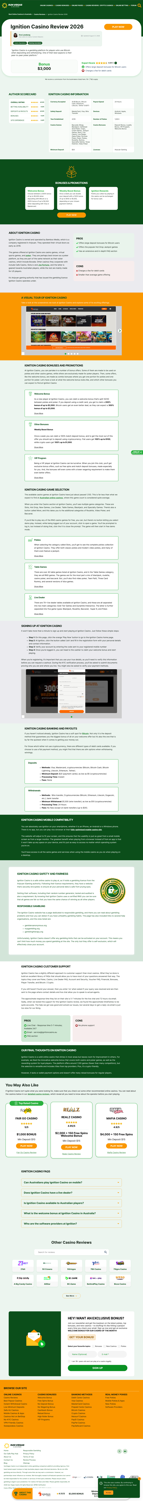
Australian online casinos (51, 498)
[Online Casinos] (54, 5)
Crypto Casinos (106, 5)
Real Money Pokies (116, 1394)
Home (6, 1450)
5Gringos (71, 1269)
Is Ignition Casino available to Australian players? (54, 1203)
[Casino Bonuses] (70, 5)
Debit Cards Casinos (81, 1398)
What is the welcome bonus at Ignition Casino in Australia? (60, 1213)
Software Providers (113, 1407)
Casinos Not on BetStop (14, 1416)
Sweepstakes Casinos (13, 1426)
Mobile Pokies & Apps (115, 1401)
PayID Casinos (78, 1420)
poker (28, 255)
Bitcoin (85, 734)
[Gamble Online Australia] (14, 1446)
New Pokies (110, 1404)
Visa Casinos (77, 1401)
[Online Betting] (129, 5)
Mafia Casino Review (116, 1153)
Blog (5, 1463)
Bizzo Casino (120, 1284)
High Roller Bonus (45, 1416)
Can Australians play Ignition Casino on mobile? (53, 1182)
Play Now (118, 27)
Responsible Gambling (32, 1450)
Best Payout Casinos (13, 1401)
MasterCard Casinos (81, 1404)
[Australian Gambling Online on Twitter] (119, 1452)
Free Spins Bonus (45, 1401)
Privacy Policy (28, 1454)
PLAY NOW (26, 1146)
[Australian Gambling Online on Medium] (125, 1452)
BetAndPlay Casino (96, 1284)
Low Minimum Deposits (14, 1407)
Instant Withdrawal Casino (15, 1404)
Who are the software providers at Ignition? (50, 1223)
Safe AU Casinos (11, 1410)
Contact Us (8, 1460)
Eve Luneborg (24, 35)
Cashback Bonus (45, 1410)
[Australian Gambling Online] (12, 5)
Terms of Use (28, 1457)
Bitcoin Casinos (78, 1410)
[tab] (65, 354)
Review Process (29, 1460)
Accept (108, 1493)
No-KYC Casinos (11, 1420)
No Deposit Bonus (46, 1404)
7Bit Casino (96, 1269)
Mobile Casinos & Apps (14, 1413)
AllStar (47, 1284)
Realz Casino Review (71, 1154)
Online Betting (122, 5)
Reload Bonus (44, 1413)
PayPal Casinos (78, 1423)
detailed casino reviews (38, 1094)
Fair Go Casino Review (26, 1153)
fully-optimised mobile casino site (86, 830)
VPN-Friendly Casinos (13, 1423)
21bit (23, 1269)
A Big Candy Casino (23, 1284)
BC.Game (71, 1284)
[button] (23, 331)
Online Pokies (77, 5)
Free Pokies (110, 1398)
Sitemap (26, 1463)
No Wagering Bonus (46, 1407)
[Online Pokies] (84, 5)
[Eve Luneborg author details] (15, 35)
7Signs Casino (120, 1269)
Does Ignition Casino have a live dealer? (48, 1192)
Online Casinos (46, 5)
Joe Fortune (43, 265)
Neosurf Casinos (79, 1416)
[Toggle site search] (139, 5)
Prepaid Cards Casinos (82, 1407)
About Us (7, 1457)
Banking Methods (82, 1394)
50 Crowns (47, 1269)
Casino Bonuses (62, 5)
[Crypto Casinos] (114, 5)
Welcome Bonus (45, 1398)
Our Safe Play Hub (11, 1454)
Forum (133, 5)
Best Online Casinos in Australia (20, 14)
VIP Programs (44, 1420)
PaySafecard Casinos (81, 1426)
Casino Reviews (92, 5)
